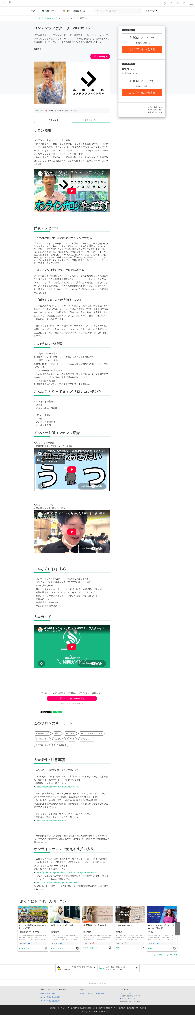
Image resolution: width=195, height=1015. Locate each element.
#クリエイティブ (43, 745)
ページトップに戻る (97, 983)
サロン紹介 (53, 120)
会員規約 (74, 1008)
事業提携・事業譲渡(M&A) (128, 1008)
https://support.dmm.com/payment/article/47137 (58, 882)
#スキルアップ (42, 733)
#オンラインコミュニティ (91, 733)
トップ (32, 11)
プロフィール (90, 120)
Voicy (151, 948)
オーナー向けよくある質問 (50, 1001)
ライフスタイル (58, 948)
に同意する (143, 43)
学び (119, 948)
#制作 (72, 739)
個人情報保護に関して (88, 1008)
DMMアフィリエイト (127, 999)
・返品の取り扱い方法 (154, 112)
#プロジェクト (87, 739)
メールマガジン (125, 993)
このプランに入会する (142, 49)
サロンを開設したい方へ (77, 11)
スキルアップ (25, 948)
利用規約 (139, 43)
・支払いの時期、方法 (154, 107)
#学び (57, 733)
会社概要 (52, 1008)
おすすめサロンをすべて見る (165, 954)
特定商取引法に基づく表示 (107, 1008)
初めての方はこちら (47, 993)
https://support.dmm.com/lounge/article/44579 (57, 787)
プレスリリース (63, 1008)
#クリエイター (42, 739)
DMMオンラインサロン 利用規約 (92, 993)
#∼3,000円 (61, 745)
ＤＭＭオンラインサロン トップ (45, 18)
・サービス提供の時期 (154, 110)
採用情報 (143, 1008)
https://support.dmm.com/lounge (51, 821)
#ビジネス (70, 733)
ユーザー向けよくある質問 (50, 997)
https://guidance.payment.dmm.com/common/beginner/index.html (66, 872)
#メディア (59, 739)
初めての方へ (50, 11)
